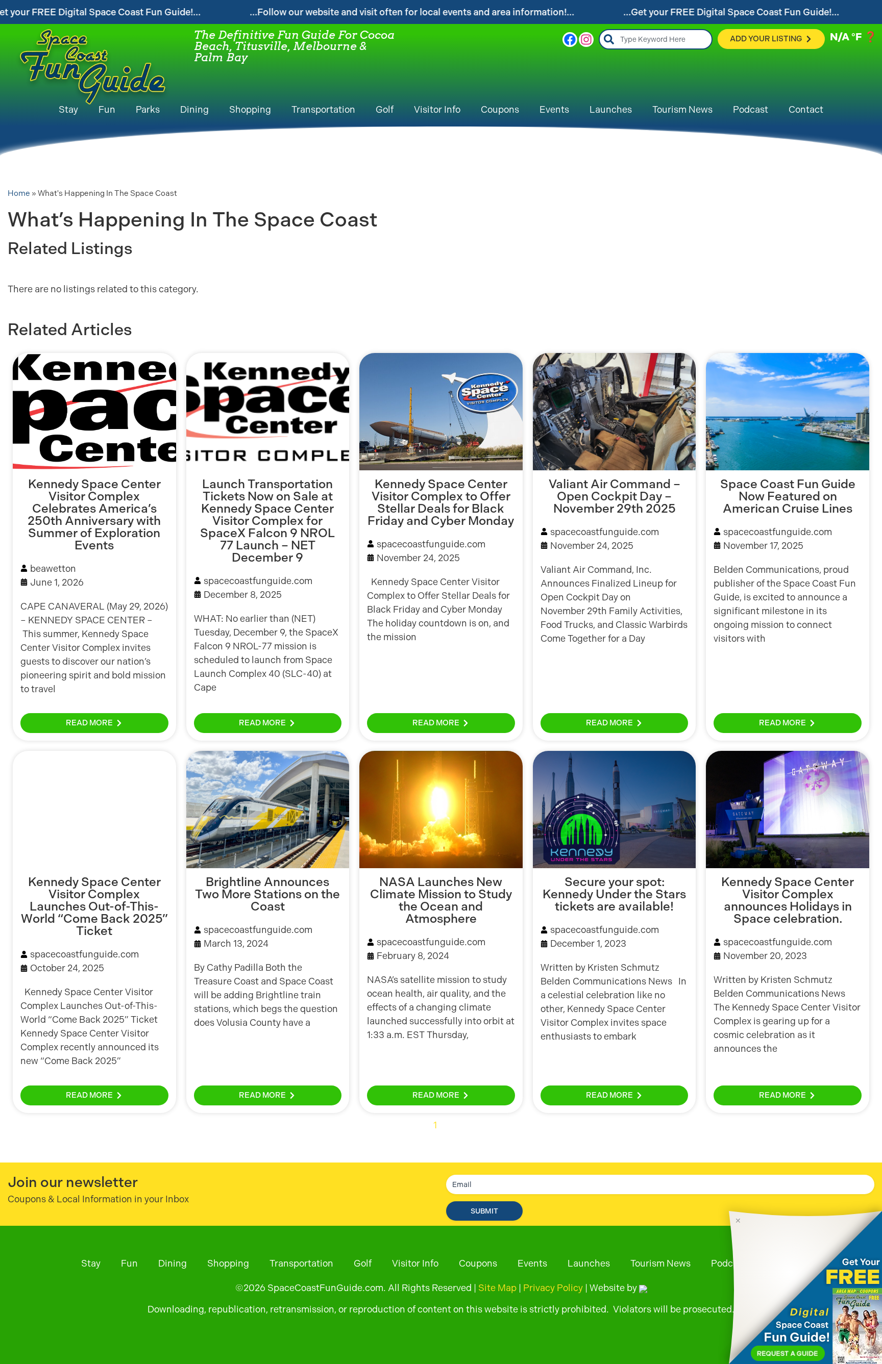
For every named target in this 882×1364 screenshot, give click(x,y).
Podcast (750, 109)
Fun (107, 109)
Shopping (250, 109)
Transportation (323, 109)
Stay (68, 109)
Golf (385, 109)
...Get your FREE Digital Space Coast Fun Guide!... (731, 12)
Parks (148, 109)
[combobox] (656, 39)
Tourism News (682, 109)
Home (19, 193)
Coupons (500, 109)
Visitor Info (437, 109)
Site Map (497, 1287)
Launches (611, 109)
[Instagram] (586, 39)
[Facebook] (569, 39)
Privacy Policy (553, 1287)
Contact (806, 109)
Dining (194, 109)
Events (554, 109)
